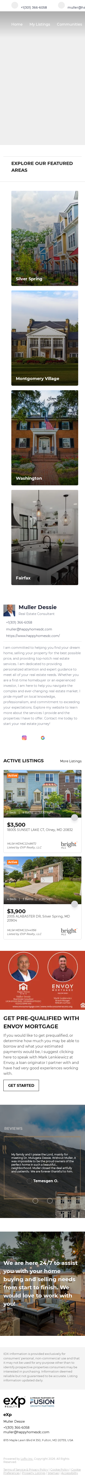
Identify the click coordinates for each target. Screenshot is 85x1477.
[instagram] (24, 738)
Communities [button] (69, 24)
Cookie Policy (59, 1469)
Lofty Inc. (27, 1458)
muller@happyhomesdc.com (26, 1432)
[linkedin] (15, 738)
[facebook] (5, 738)
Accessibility (69, 1473)
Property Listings (33, 1473)
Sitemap (53, 1473)
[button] (79, 150)
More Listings (71, 761)
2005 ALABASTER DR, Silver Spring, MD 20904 (38, 918)
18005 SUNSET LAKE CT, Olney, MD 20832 (40, 830)
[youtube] (33, 738)
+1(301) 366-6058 (16, 1428)
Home (17, 24)
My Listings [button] (39, 24)
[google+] (43, 738)
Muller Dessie (38, 607)
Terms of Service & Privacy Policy (25, 1469)
